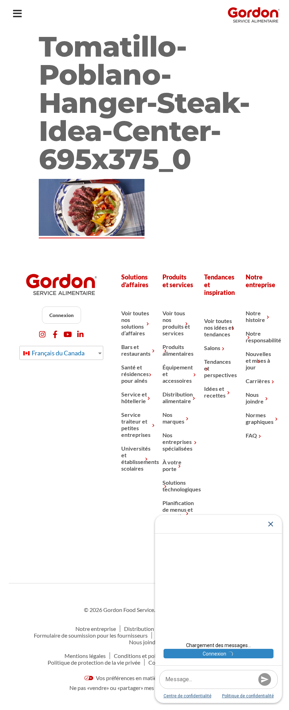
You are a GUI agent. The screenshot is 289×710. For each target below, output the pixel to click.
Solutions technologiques (177, 485)
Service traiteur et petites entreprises (135, 424)
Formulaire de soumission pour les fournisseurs (91, 635)
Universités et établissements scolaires (136, 458)
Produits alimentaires (177, 350)
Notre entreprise (95, 628)
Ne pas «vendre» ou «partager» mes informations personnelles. (144, 687)
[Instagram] (42, 334)
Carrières (258, 380)
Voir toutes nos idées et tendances (219, 327)
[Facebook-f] (55, 334)
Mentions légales (85, 655)
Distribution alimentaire (177, 397)
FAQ (251, 435)
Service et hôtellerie (134, 397)
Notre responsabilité (261, 336)
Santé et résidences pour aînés (135, 374)
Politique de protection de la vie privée (94, 662)
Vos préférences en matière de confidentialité (150, 677)
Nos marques (173, 418)
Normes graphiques (259, 418)
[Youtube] (68, 334)
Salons (212, 347)
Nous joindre (255, 398)
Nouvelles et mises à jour (258, 360)
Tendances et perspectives (219, 368)
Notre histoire (255, 316)
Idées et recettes (215, 392)
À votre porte (172, 465)
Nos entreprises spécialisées (177, 442)
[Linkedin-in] (80, 334)
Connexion (61, 315)
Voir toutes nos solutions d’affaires (135, 323)
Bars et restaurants (135, 350)
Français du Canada (58, 353)
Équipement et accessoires (177, 374)
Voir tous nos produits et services (176, 323)
